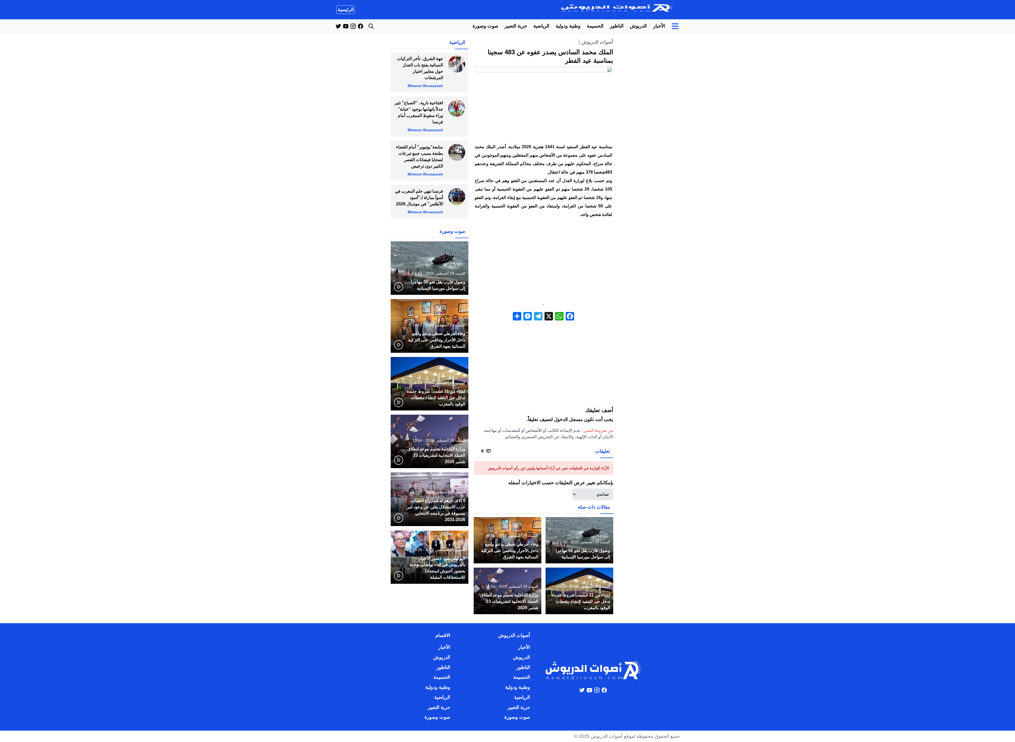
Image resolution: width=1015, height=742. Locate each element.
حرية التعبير (516, 26)
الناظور (617, 26)
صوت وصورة (485, 26)
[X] (548, 317)
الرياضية (541, 26)
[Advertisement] (543, 260)
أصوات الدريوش (597, 42)
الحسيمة (595, 26)
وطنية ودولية (568, 26)
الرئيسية (346, 9)
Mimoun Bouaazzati (425, 86)
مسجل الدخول (568, 419)
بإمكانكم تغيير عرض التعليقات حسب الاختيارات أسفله (560, 482)
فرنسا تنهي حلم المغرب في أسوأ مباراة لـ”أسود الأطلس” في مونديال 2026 (419, 197)
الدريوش (638, 26)
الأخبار (659, 26)
